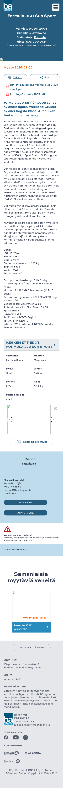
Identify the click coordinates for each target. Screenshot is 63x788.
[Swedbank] (12, 760)
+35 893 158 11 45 (24, 721)
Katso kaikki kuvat (35, 441)
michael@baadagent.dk (17, 490)
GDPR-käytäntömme (41, 770)
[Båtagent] (8, 5)
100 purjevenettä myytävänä (21, 664)
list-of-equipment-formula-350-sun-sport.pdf (34, 86)
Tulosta (17, 77)
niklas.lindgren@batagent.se (32, 724)
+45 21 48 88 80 (12, 486)
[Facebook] (6, 737)
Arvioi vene (25, 512)
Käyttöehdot (17, 770)
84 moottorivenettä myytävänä (23, 667)
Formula (40, 37)
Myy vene (25, 502)
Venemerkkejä (12, 679)
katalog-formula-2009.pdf (27, 94)
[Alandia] (33, 752)
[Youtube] (16, 737)
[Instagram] (25, 737)
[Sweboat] (12, 752)
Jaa (47, 77)
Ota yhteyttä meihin (32, 647)
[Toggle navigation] (55, 7)
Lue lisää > (10, 493)
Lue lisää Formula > (15, 549)
